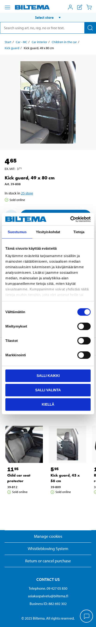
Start (8, 42)
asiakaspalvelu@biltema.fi (48, 596)
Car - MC (21, 42)
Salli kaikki (48, 376)
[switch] (84, 326)
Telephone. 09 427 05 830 (48, 588)
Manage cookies (48, 536)
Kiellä (48, 404)
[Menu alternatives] (7, 7)
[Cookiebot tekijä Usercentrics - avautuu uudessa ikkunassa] (70, 219)
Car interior (39, 42)
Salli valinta (48, 390)
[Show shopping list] (79, 7)
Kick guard (12, 48)
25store (27, 193)
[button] (48, 17)
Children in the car (64, 42)
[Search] (90, 28)
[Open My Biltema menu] (70, 7)
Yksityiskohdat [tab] (48, 232)
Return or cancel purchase (48, 560)
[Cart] (89, 7)
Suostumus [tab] (17, 232)
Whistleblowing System (48, 548)
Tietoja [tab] (79, 232)
